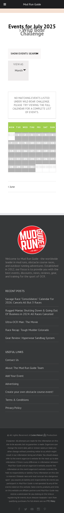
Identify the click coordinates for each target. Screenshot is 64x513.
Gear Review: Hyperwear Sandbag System (30, 338)
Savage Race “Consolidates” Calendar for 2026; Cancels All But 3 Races (29, 300)
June (12, 186)
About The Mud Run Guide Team (24, 368)
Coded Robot (36, 435)
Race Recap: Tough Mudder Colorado (27, 330)
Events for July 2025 (32, 26)
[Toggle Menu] (5, 4)
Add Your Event (14, 376)
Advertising (11, 384)
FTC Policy (51, 501)
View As (18, 64)
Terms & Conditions (17, 400)
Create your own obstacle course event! (29, 392)
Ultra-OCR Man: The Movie (21, 322)
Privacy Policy (13, 407)
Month (19, 70)
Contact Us (12, 360)
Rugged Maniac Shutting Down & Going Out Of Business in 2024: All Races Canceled (31, 312)
